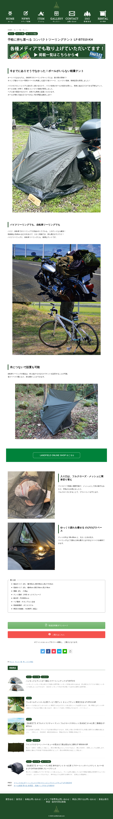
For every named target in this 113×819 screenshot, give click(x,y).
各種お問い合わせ (33, 799)
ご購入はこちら (58, 634)
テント (12, 662)
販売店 (19, 799)
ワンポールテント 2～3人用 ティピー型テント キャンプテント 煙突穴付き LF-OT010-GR (61, 702)
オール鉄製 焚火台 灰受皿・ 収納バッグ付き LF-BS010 (34, 785)
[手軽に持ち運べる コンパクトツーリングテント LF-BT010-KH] (59, 651)
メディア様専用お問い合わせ (56, 799)
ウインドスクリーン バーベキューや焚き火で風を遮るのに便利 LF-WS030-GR (57, 744)
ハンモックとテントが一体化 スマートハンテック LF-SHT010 (50, 681)
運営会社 (9, 799)
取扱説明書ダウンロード (58, 625)
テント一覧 (18, 662)
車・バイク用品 (28, 662)
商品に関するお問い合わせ (84, 799)
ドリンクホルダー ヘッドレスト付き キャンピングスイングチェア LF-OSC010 (43, 783)
